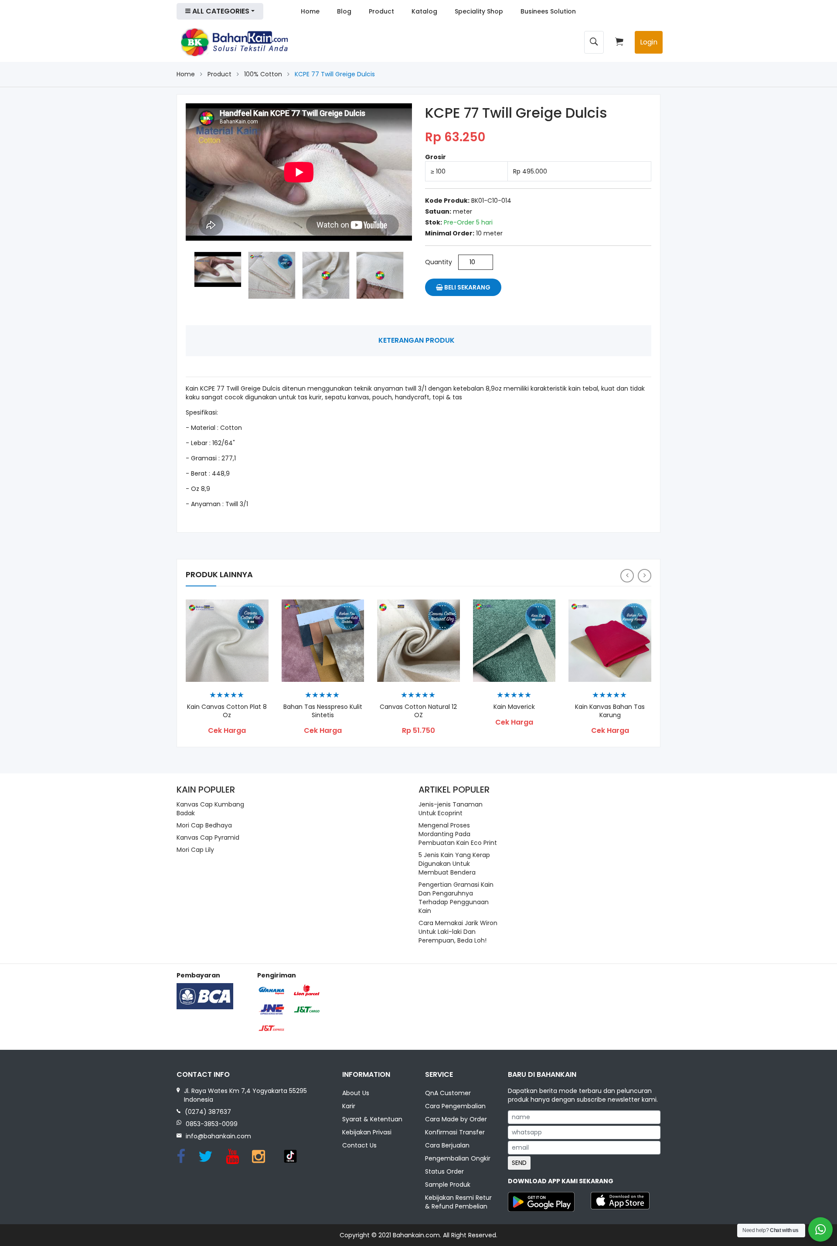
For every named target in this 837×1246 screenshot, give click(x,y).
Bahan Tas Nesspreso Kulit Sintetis (322, 711)
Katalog (424, 11)
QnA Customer (448, 1093)
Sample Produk (447, 1184)
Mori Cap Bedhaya (204, 825)
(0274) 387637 (208, 1111)
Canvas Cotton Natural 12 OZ (418, 711)
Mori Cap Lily (195, 849)
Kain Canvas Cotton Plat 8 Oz (227, 711)
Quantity (438, 262)
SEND (519, 1162)
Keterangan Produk (416, 340)
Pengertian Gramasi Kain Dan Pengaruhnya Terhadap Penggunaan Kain (455, 897)
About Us (355, 1093)
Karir (348, 1106)
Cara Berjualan (447, 1145)
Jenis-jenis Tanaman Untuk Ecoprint (450, 808)
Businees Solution (548, 11)
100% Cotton (263, 74)
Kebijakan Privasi (366, 1132)
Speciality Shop (479, 11)
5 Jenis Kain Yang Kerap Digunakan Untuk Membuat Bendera (454, 864)
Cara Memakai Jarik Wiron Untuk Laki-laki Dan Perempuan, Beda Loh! (457, 932)
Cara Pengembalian (455, 1106)
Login (648, 42)
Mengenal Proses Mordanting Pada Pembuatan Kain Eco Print (457, 834)
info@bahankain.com (218, 1136)
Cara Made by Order (456, 1119)
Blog (344, 11)
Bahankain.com (416, 1235)
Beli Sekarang (466, 287)
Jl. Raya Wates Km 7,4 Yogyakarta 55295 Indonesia (245, 1095)
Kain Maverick (514, 707)
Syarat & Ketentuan (372, 1119)
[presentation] (627, 575)
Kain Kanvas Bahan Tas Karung (610, 711)
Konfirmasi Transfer (455, 1132)
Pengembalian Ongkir (457, 1158)
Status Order (444, 1171)
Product (381, 11)
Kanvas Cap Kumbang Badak (210, 808)
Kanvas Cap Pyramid (208, 837)
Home (310, 11)
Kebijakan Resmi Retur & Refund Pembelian (458, 1202)
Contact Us (359, 1145)
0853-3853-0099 (212, 1124)
